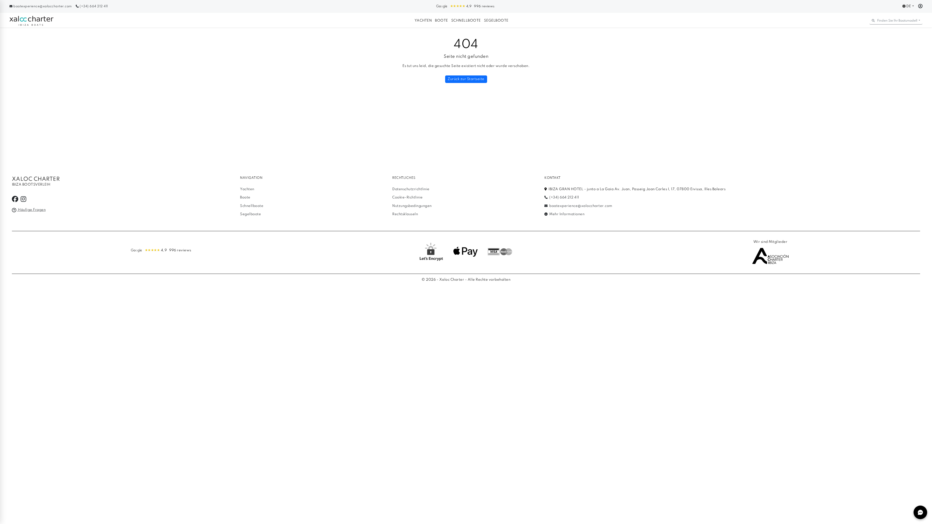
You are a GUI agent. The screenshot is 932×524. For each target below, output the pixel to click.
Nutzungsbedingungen (412, 206)
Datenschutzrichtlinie (411, 189)
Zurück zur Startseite (466, 79)
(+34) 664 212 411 (93, 6)
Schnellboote (466, 20)
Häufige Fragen (31, 210)
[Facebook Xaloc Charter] (15, 200)
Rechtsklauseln (405, 214)
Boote (441, 20)
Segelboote (496, 20)
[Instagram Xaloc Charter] (23, 200)
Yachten (423, 20)
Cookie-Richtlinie (407, 197)
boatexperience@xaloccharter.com (43, 6)
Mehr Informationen (566, 214)
